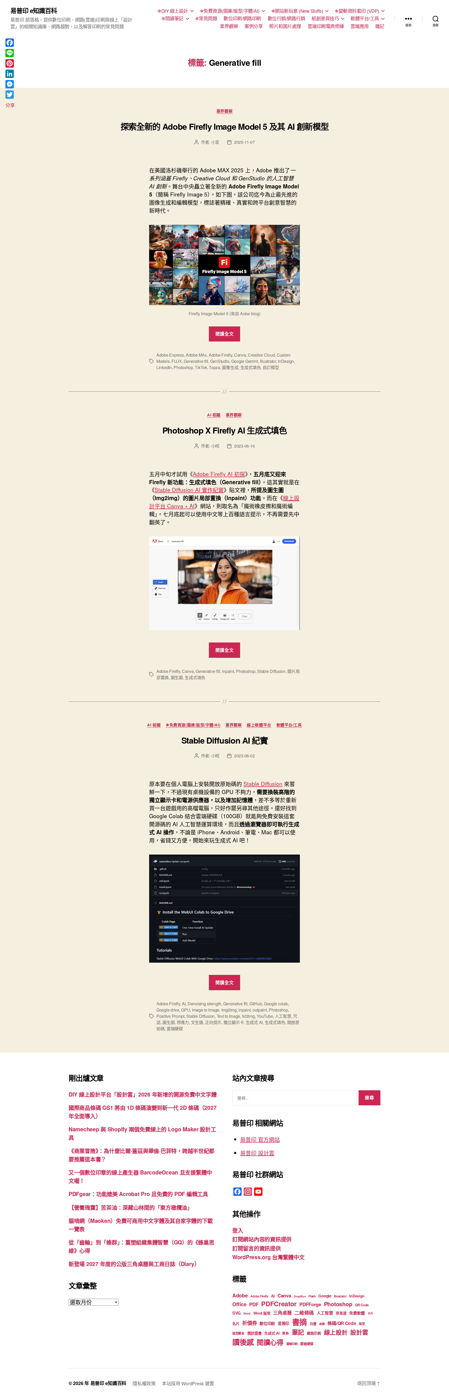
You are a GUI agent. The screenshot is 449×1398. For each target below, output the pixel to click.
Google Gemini (244, 361)
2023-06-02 (244, 756)
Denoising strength (204, 1004)
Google (324, 1296)
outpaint (260, 1010)
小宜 (215, 142)
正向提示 (213, 1022)
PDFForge (310, 1304)
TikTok (201, 367)
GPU (185, 1010)
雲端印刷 (292, 1344)
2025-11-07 (244, 142)
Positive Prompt (170, 1016)
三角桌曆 (282, 1312)
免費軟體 (357, 1313)
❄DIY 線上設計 (172, 11)
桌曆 (322, 1324)
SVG (236, 1313)
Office (239, 1304)
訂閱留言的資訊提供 (256, 1248)
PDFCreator (278, 1303)
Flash (312, 1296)
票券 (285, 1333)
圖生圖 (177, 677)
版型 (362, 1324)
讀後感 (243, 1342)
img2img (229, 1010)
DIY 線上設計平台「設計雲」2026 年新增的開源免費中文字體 (142, 1094)
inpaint (228, 671)
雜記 (379, 26)
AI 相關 (214, 415)
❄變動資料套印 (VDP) (357, 11)
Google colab (276, 1004)
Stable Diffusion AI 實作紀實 (189, 490)
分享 (10, 105)
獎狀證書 (254, 1333)
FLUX (176, 361)
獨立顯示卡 (233, 1022)
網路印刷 (314, 1333)
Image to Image (205, 1010)
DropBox (300, 1296)
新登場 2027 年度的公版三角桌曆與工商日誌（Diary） (134, 1264)
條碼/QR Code (341, 1323)
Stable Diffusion (271, 671)
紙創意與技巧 (325, 18)
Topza (214, 367)
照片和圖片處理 (285, 26)
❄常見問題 (206, 18)
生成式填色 (250, 367)
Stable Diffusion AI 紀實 (224, 740)
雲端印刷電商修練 (326, 26)
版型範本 (238, 1333)
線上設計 (336, 1332)
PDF (253, 1304)
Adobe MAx (196, 355)
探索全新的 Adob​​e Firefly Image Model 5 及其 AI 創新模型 (224, 126)
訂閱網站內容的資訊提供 (262, 1239)
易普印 (283, 1323)
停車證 (341, 1313)
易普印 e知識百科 (33, 10)
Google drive (167, 1010)
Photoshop (183, 367)
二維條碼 (304, 1312)
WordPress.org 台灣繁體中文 (268, 1257)
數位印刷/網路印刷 (242, 18)
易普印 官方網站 (260, 1139)
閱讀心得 (270, 1342)
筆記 (298, 1332)
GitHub (255, 1004)
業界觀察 (229, 26)
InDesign (286, 361)
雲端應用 (360, 26)
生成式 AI (254, 1022)
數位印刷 (267, 1323)
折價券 (249, 1323)
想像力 (183, 1022)
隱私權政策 (144, 1383)
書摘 (299, 1321)
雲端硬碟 (175, 1029)
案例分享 (254, 26)
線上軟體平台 (259, 725)
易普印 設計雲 (257, 1153)
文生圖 (197, 1022)
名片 (235, 1323)
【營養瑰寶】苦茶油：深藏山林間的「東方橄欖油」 (131, 1207)
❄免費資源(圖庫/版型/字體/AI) (230, 11)
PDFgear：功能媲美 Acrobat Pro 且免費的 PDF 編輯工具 (138, 1194)
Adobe (240, 1295)
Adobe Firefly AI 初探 (219, 474)
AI (184, 1004)
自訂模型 (271, 367)
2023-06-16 (244, 446)
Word (246, 1313)
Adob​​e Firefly (220, 355)
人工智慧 (283, 1016)
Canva (240, 355)
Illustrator (268, 361)
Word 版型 (261, 1313)
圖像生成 (230, 367)
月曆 (313, 1323)
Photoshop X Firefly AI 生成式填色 (224, 430)
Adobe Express (170, 355)
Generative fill (196, 361)
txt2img (248, 1016)
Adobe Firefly (168, 671)
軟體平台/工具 (365, 18)
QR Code (362, 1304)
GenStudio (219, 361)
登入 (237, 1230)
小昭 (215, 446)
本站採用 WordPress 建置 (188, 1383)
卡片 (370, 1313)
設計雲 (359, 1332)
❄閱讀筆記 (172, 18)
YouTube (265, 1016)
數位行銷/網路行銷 (286, 18)
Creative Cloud (261, 355)
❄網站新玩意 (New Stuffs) (297, 11)
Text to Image (228, 1016)
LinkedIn (164, 367)
